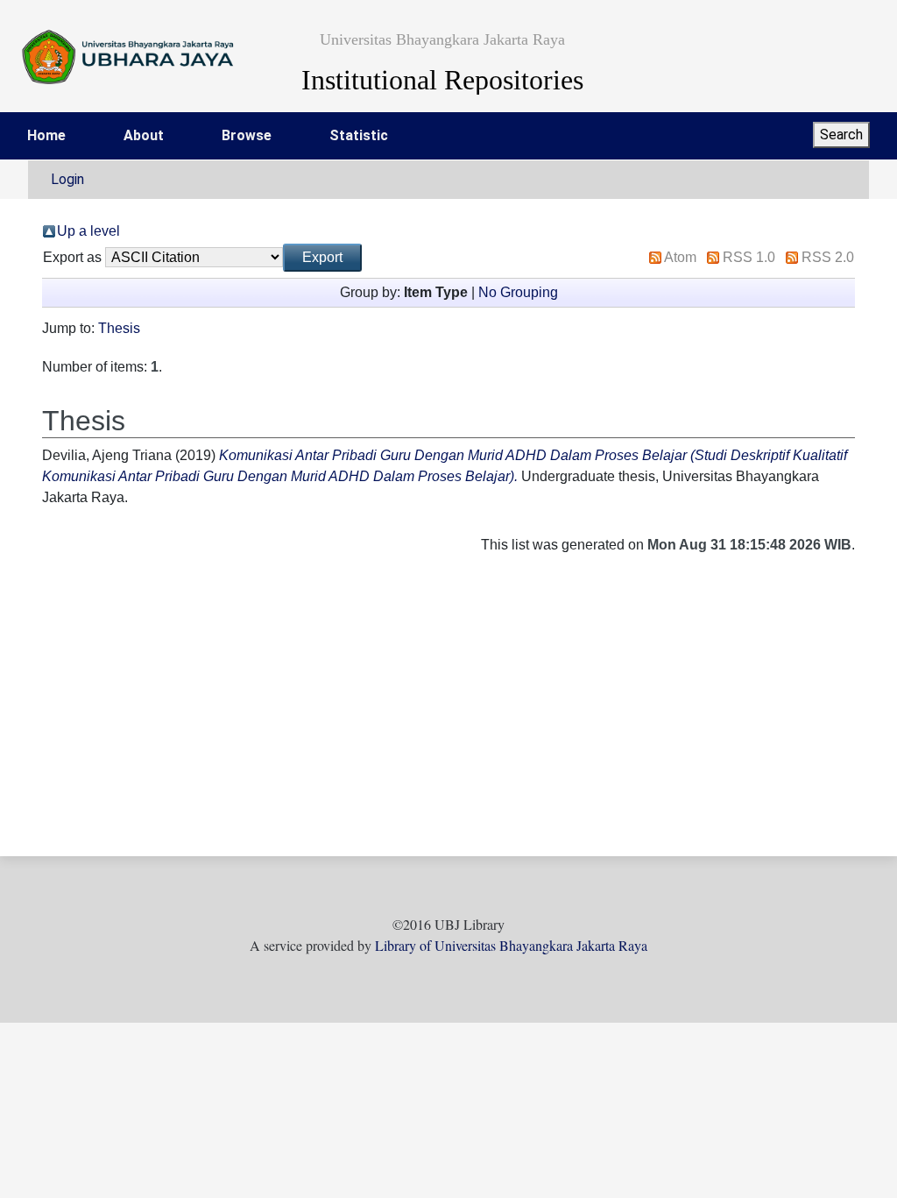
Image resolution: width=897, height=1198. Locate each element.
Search (841, 134)
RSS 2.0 (828, 257)
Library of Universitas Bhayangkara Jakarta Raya (511, 945)
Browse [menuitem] (247, 135)
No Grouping (518, 292)
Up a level (88, 230)
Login (67, 179)
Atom (680, 257)
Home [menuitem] (46, 135)
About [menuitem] (144, 135)
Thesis (119, 328)
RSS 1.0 (749, 257)
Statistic (358, 135)
